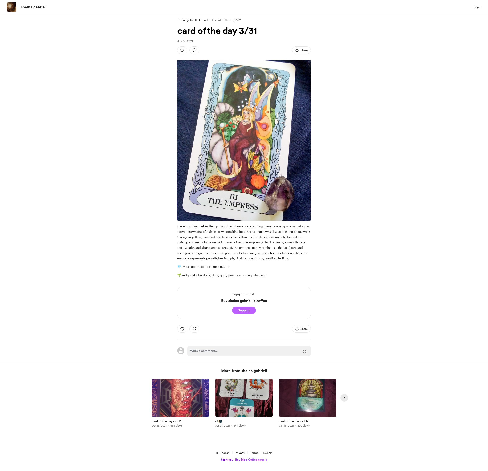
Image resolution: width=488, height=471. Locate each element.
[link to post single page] (180, 403)
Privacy (240, 453)
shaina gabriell (34, 7)
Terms (254, 453)
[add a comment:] (194, 50)
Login (477, 7)
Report (267, 453)
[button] (222, 453)
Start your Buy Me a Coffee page (242, 459)
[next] (344, 398)
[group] (180, 403)
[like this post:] (182, 50)
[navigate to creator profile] (11, 7)
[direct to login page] (249, 351)
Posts (205, 20)
